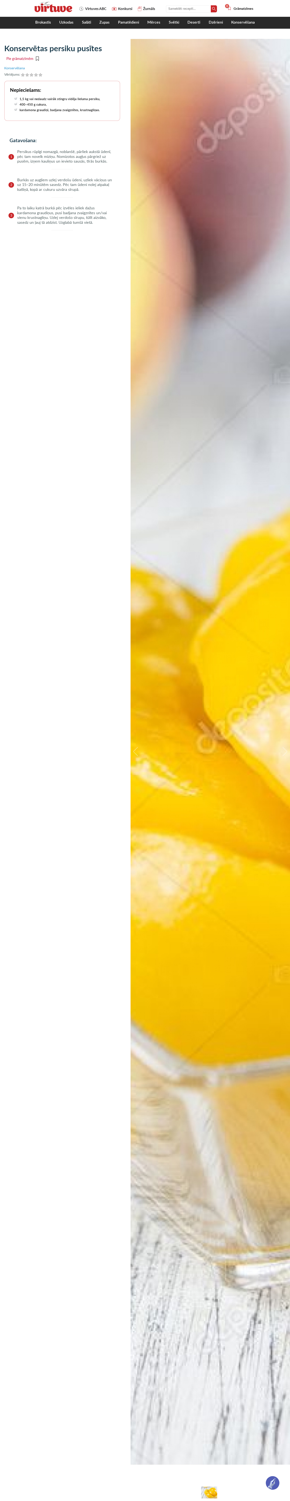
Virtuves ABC (95, 9)
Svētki (174, 22)
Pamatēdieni (128, 22)
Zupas (104, 22)
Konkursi (125, 9)
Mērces (153, 22)
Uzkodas (66, 22)
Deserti (193, 22)
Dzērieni (216, 22)
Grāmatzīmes (240, 8)
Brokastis (43, 22)
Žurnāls (149, 9)
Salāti (86, 22)
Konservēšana (243, 22)
